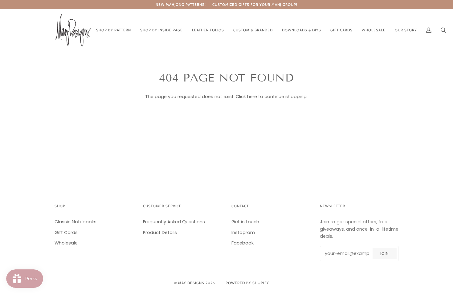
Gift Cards (66, 232)
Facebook (242, 243)
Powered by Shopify (247, 283)
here (252, 96)
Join (384, 253)
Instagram (243, 232)
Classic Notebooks (75, 222)
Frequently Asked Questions (174, 222)
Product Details (160, 232)
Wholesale (66, 243)
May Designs (191, 283)
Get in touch (245, 222)
